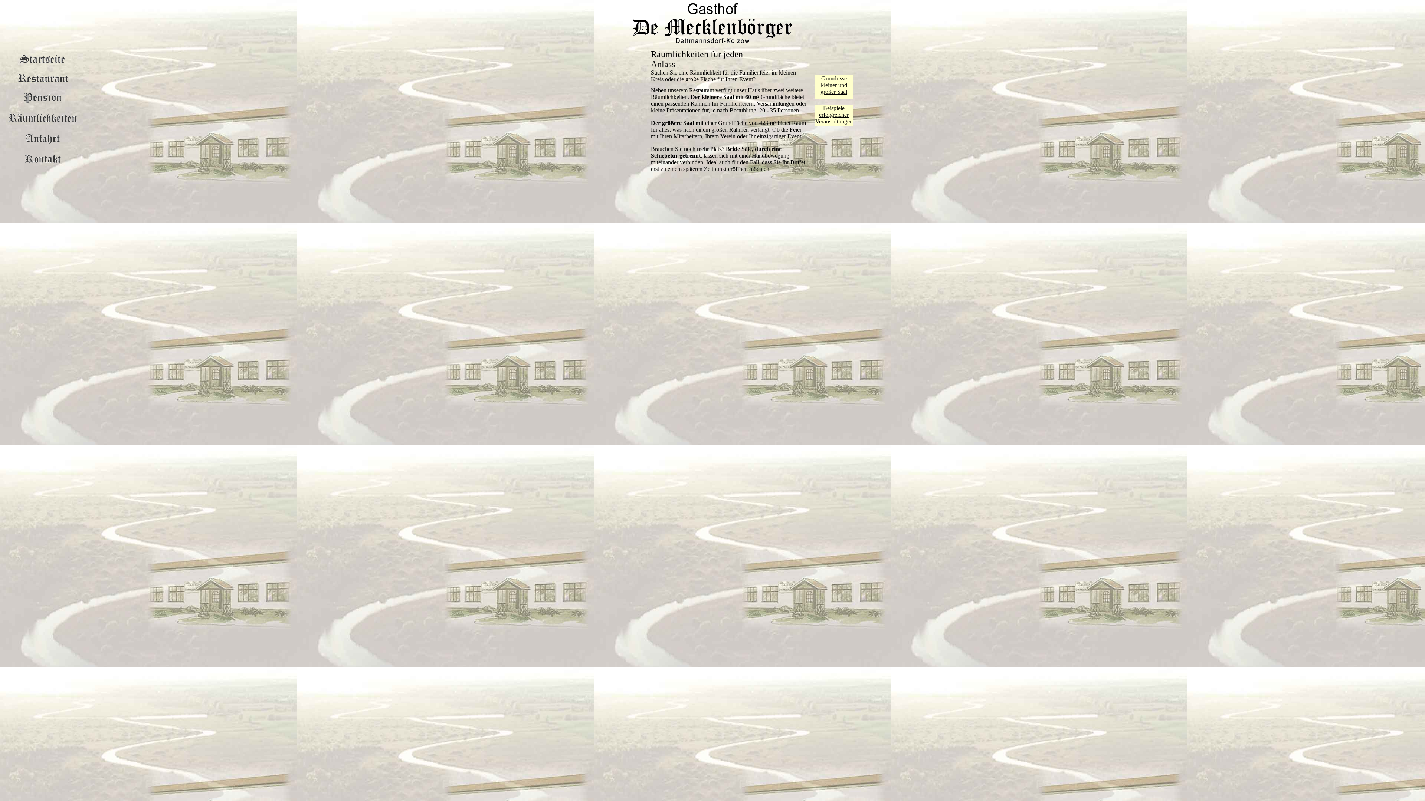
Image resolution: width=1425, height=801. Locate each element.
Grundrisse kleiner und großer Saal (833, 85)
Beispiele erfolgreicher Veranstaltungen (834, 115)
